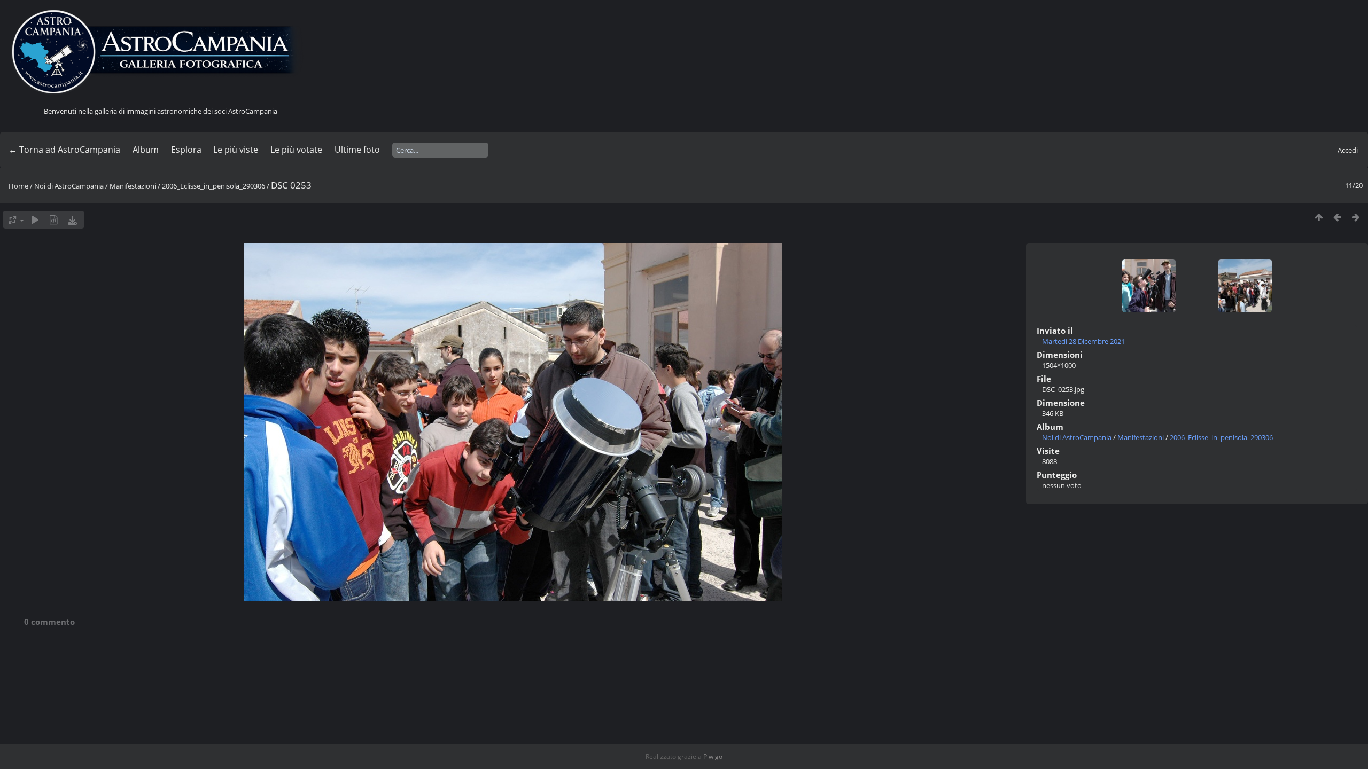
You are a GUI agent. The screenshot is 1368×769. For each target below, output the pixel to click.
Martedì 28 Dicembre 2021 (1083, 341)
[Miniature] (1318, 217)
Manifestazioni (133, 186)
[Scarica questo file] (72, 220)
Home (18, 186)
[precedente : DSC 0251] (1337, 217)
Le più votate (296, 149)
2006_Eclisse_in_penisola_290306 (213, 186)
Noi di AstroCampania (69, 186)
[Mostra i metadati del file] (53, 220)
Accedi (1348, 150)
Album (146, 149)
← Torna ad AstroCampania (64, 149)
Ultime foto (357, 149)
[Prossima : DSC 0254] (1356, 217)
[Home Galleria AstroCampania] (160, 52)
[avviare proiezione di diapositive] (35, 220)
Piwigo (712, 756)
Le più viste (235, 149)
